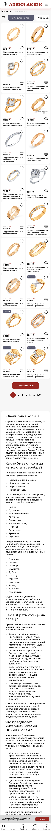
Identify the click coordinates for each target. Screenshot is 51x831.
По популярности (20, 18)
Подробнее (19, 820)
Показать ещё (26, 385)
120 (39, 395)
